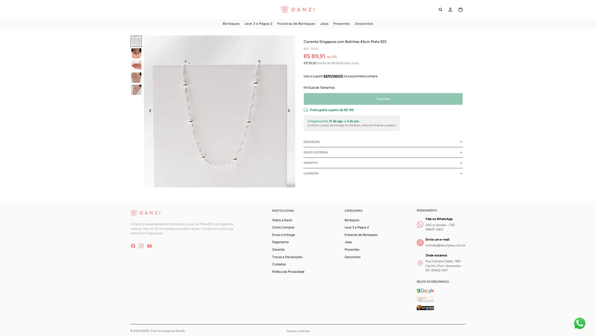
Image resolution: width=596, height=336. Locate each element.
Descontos (353, 257)
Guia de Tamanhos (321, 88)
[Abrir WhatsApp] (580, 323)
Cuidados (311, 173)
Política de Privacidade (288, 271)
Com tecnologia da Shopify (168, 330)
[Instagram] (141, 245)
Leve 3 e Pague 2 (357, 227)
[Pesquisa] (440, 9)
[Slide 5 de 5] (136, 90)
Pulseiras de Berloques (361, 235)
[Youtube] (149, 245)
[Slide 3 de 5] (136, 65)
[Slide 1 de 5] (136, 41)
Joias (348, 242)
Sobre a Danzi (282, 220)
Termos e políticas (298, 331)
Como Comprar (283, 227)
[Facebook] (133, 245)
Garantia (311, 163)
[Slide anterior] (149, 111)
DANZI (145, 330)
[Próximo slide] (290, 111)
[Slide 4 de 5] (136, 78)
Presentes (352, 250)
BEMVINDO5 (333, 76)
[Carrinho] (460, 9)
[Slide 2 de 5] (136, 53)
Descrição (312, 142)
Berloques (352, 220)
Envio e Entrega (316, 152)
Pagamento (280, 242)
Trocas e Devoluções (287, 257)
